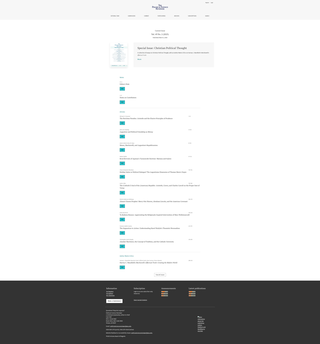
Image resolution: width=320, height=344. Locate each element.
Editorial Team (115, 16)
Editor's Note (124, 84)
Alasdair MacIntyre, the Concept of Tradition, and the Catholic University (147, 242)
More (139, 59)
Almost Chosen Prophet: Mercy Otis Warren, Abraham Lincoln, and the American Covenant (154, 201)
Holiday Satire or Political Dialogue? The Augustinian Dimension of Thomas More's (153, 172)
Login (212, 2)
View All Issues (160, 275)
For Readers (109, 291)
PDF (122, 89)
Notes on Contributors (128, 97)
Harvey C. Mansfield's (148, 263)
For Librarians (110, 295)
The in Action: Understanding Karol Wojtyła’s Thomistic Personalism (150, 228)
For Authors (109, 293)
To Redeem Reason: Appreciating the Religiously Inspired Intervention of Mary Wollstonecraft (155, 215)
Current (146, 16)
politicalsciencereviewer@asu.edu (120, 326)
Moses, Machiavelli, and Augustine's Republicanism (139, 145)
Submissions (131, 16)
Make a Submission (114, 301)
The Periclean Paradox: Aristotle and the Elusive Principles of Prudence (146, 118)
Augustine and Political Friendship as (136, 132)
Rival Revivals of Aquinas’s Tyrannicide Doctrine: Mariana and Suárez (145, 159)
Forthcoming (161, 16)
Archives (176, 16)
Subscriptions (192, 16)
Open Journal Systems (140, 300)
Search (207, 16)
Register (207, 2)
